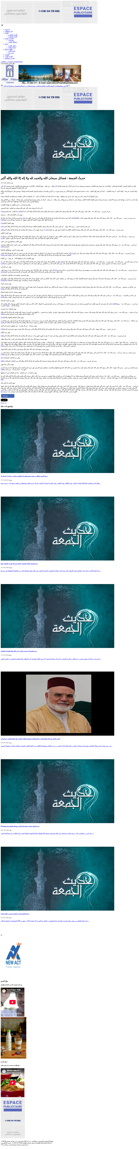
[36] (2, 354)
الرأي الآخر (11, 51)
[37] (2, 358)
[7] (1, 211)
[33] (2, 329)
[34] (2, 336)
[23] (2, 272)
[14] (2, 230)
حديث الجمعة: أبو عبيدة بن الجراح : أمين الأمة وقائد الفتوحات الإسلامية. (19, 651)
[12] (2, 226)
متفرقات (11, 40)
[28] (114, 304)
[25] (2, 280)
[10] (2, 220)
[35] (2, 346)
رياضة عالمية (12, 45)
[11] (2, 223)
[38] (2, 361)
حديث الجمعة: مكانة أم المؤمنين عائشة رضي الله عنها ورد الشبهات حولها (19, 563)
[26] (2, 289)
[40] (2, 379)
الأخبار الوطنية (12, 36)
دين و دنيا (11, 53)
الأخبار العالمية (12, 35)
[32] (2, 322)
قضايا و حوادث (9, 38)
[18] (9, 255)
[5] (4, 186)
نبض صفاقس (9, 31)
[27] (2, 297)
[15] (2, 238)
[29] (7, 305)
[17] (72, 253)
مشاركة (5, 396)
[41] (2, 391)
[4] (56, 186)
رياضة (6, 44)
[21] (2, 263)
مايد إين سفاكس (10, 58)
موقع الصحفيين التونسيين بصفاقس (12, 61)
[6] (19, 211)
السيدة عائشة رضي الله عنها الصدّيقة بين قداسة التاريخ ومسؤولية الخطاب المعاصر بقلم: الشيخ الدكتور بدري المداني (30, 739)
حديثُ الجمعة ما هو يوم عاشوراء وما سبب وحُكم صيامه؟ (15, 913)
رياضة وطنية (12, 47)
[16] (2, 246)
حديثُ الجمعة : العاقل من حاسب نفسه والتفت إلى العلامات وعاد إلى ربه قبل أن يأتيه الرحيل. (24, 476)
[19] (2, 255)
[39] (2, 369)
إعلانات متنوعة (35, 86)
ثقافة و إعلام (8, 49)
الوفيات (7, 54)
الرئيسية (7, 29)
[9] (24, 218)
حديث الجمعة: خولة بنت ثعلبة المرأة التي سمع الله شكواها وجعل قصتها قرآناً (20, 826)
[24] (5, 280)
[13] (46, 230)
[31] (2, 317)
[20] (59, 262)
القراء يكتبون (9, 56)
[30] (2, 314)
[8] (74, 218)
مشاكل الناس (12, 42)
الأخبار (6, 33)
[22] (55, 270)
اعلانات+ (28, 86)
